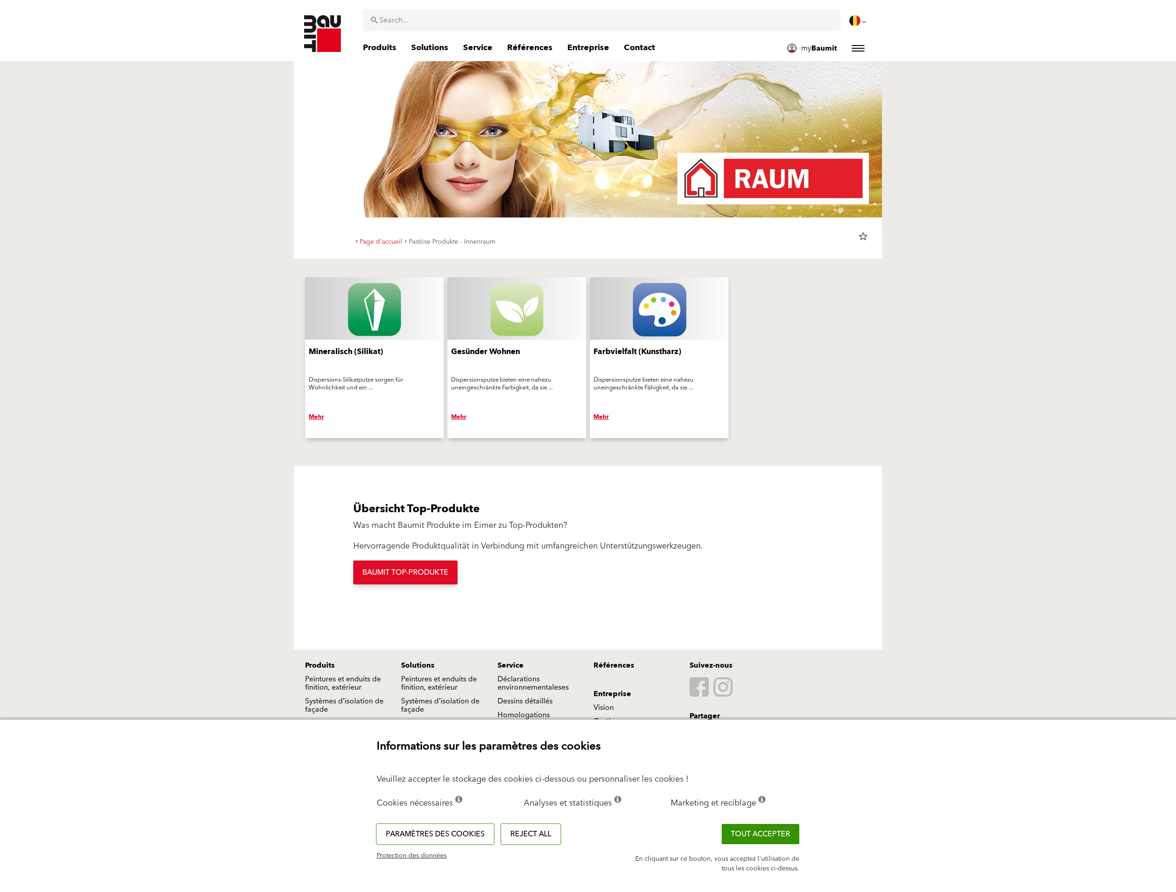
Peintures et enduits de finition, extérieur (343, 683)
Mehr (316, 417)
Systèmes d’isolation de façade (344, 705)
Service (511, 665)
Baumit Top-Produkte (405, 572)
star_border (863, 236)
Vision (604, 707)
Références (614, 665)
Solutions (418, 665)
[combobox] (602, 20)
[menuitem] (858, 20)
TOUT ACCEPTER (760, 834)
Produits (320, 665)
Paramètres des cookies (435, 834)
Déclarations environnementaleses (533, 683)
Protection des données (412, 855)
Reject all (530, 834)
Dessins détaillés (525, 701)
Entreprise (612, 693)
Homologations (524, 715)
